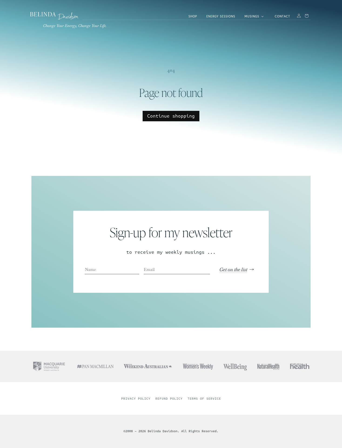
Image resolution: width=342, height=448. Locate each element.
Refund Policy (169, 398)
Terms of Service (204, 398)
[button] (255, 16)
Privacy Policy (136, 398)
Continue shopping (171, 116)
